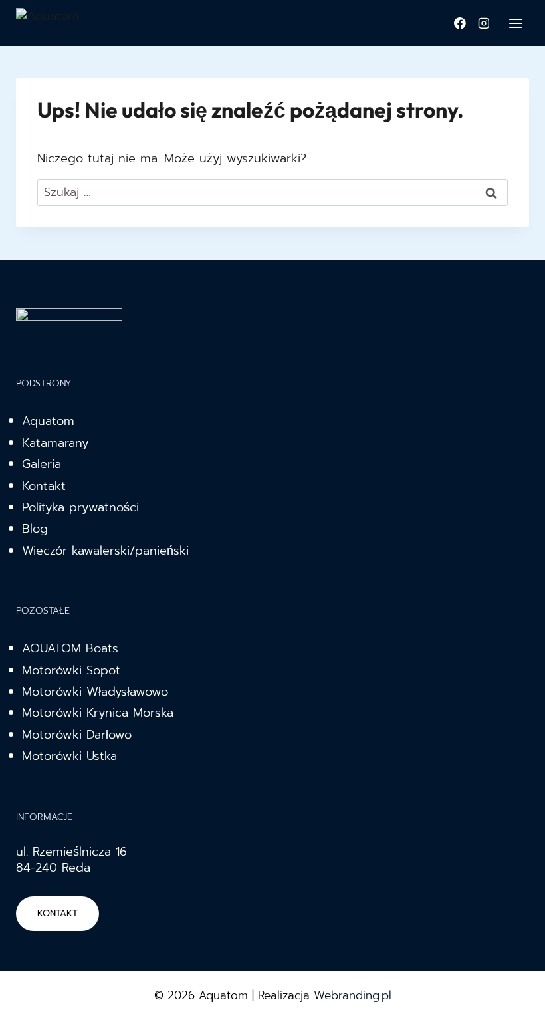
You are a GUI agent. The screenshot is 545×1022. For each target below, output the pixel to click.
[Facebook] (460, 23)
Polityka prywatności (80, 507)
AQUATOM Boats (70, 648)
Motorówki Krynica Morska (97, 712)
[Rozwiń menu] (515, 23)
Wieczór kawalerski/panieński (105, 550)
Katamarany (55, 443)
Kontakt (44, 486)
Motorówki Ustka (69, 756)
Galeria (41, 464)
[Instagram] (484, 23)
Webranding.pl (352, 995)
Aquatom (48, 421)
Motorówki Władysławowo (95, 691)
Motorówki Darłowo (77, 734)
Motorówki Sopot (71, 670)
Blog (35, 528)
